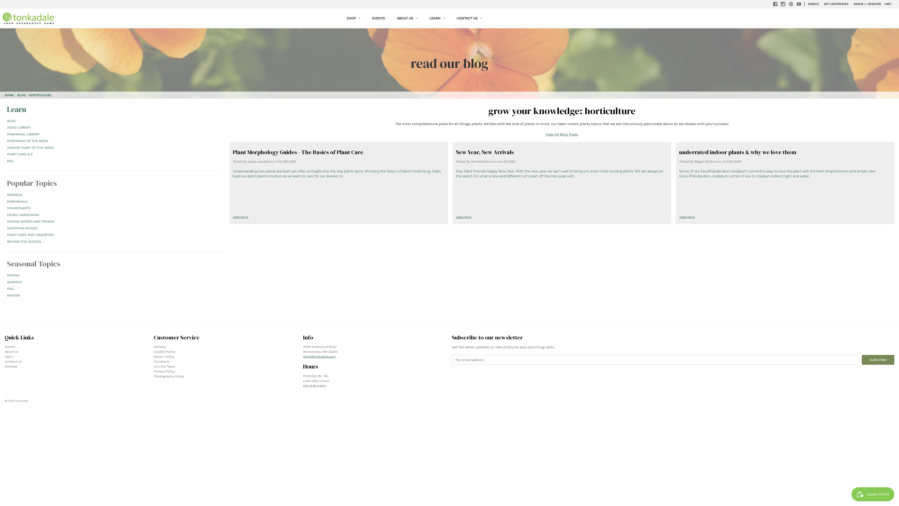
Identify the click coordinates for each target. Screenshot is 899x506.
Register (874, 4)
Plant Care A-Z (20, 154)
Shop (351, 18)
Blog (11, 121)
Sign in (858, 4)
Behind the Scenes (24, 241)
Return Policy (164, 357)
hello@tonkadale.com (319, 357)
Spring (13, 275)
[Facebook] (775, 4)
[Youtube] (799, 4)
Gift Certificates (836, 4)
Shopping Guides (22, 228)
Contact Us (467, 18)
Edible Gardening (23, 215)
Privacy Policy (164, 371)
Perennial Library (23, 134)
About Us (405, 18)
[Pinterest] (791, 4)
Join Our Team (164, 366)
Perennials (17, 201)
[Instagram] (783, 4)
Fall (10, 288)
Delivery (160, 347)
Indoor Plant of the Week (30, 147)
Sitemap (11, 366)
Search (813, 4)
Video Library (19, 127)
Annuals (14, 195)
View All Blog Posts (562, 134)
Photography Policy (169, 376)
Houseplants (18, 208)
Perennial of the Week (27, 141)
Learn (435, 18)
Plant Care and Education (30, 235)
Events (378, 18)
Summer (14, 282)
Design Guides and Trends (31, 221)
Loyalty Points (165, 352)
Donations (162, 362)
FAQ (10, 161)
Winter (13, 295)
